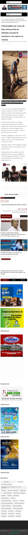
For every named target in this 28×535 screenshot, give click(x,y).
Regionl (18, 513)
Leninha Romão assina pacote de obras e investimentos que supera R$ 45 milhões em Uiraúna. (13, 272)
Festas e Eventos (13, 490)
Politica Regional (6, 508)
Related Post (6, 216)
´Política (20, 481)
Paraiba (3, 495)
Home (2, 19)
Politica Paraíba (5, 505)
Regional (3, 513)
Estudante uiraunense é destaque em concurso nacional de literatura (11, 253)
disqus (14, 279)
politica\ (3, 511)
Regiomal (18, 511)
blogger (5, 279)
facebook (22, 279)
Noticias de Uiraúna (10, 19)
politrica (11, 511)
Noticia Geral (8, 493)
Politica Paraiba (19, 503)
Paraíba (10, 495)
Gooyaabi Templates (14, 533)
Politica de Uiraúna (7, 503)
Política (22, 500)
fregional (23, 490)
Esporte (3, 490)
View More (24, 216)
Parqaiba (16, 495)
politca (13, 498)
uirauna (18, 516)
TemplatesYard (15, 530)
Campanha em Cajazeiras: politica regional (11, 487)
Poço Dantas (5, 498)
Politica (15, 500)
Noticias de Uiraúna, (7, 43)
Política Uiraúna (18, 508)
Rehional (3, 516)
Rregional (11, 516)
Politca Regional (6, 500)
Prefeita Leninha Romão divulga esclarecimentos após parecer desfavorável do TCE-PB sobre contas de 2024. (13, 234)
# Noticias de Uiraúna (9, 198)
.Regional (6, 481)
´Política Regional (6, 484)
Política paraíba (17, 505)
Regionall (11, 513)
